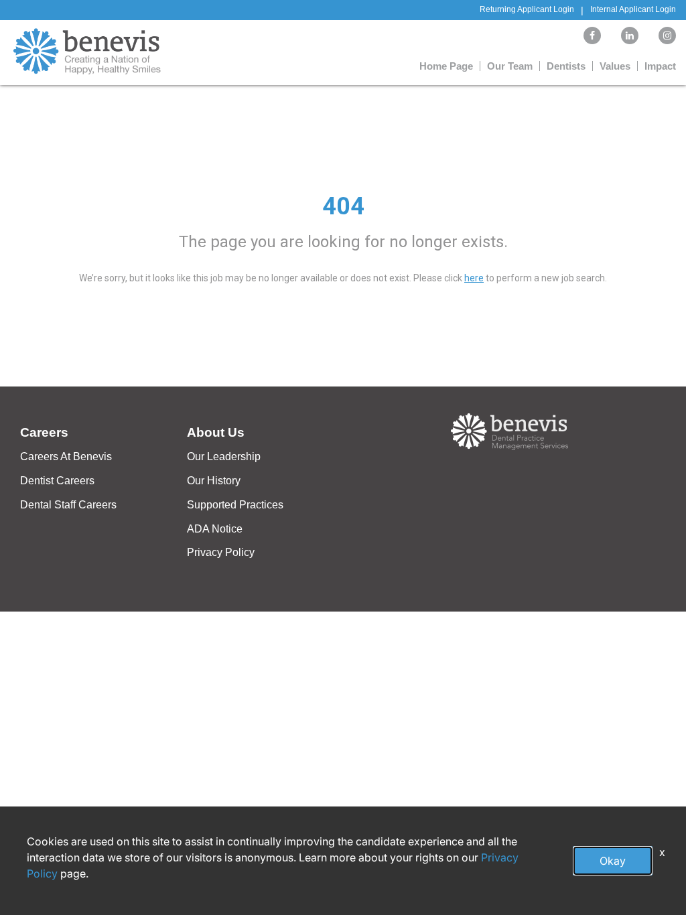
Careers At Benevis (66, 456)
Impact (660, 66)
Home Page (446, 66)
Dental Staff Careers (68, 504)
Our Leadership (224, 456)
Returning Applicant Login (527, 9)
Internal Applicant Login (633, 9)
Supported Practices (235, 504)
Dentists (566, 66)
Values (615, 66)
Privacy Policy (221, 552)
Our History (214, 480)
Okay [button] (613, 860)
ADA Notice (215, 529)
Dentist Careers (57, 480)
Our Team (510, 66)
